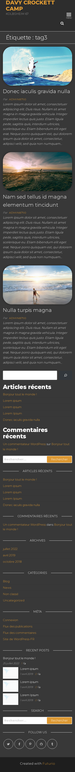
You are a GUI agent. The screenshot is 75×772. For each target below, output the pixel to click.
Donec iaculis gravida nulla (36, 91)
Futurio (48, 763)
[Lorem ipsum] (10, 672)
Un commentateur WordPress (24, 444)
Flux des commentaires (19, 633)
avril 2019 (9, 555)
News (7, 587)
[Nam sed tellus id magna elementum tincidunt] (37, 171)
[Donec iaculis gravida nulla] (37, 66)
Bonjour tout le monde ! (20, 394)
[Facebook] (19, 744)
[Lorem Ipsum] (10, 699)
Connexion (10, 620)
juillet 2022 (10, 549)
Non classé (10, 594)
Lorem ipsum (12, 400)
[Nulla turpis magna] (37, 284)
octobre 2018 (12, 561)
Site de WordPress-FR (18, 639)
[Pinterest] (30, 744)
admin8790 (17, 99)
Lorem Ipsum (12, 413)
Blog (6, 581)
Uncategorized (13, 600)
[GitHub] (41, 744)
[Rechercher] (65, 375)
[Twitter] (8, 744)
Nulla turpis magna (27, 310)
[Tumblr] (52, 744)
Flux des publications (17, 626)
